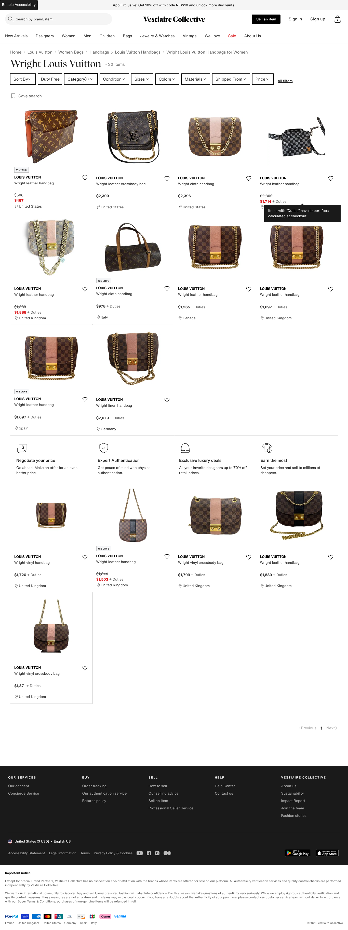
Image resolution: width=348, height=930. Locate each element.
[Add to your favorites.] (85, 178)
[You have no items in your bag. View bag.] (337, 19)
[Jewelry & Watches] (179, 36)
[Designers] (58, 36)
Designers (45, 36)
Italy (94, 923)
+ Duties (279, 201)
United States (52, 923)
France (9, 923)
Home (15, 52)
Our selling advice (164, 793)
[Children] (119, 36)
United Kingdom (28, 923)
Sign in (295, 19)
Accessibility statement (26, 853)
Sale (232, 36)
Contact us (224, 793)
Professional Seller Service (171, 808)
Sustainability (292, 793)
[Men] (95, 36)
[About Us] (265, 36)
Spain (84, 923)
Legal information (62, 853)
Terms (85, 853)
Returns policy (94, 801)
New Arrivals (16, 36)
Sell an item (266, 19)
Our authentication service (104, 793)
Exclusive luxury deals (200, 460)
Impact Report (293, 801)
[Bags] (136, 36)
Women (68, 36)
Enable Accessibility (19, 4)
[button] (337, 19)
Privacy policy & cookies (113, 853)
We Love (212, 36)
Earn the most (274, 460)
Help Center (225, 786)
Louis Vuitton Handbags (137, 52)
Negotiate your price (35, 460)
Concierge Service (23, 793)
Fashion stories (293, 815)
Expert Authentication (119, 460)
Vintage (189, 36)
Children (107, 36)
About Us (252, 36)
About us (288, 786)
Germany (70, 923)
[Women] (79, 36)
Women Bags (71, 52)
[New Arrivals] (32, 36)
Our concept (18, 786)
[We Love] (224, 36)
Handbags (99, 52)
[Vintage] (201, 36)
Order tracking (94, 786)
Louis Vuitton (39, 52)
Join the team (292, 808)
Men (87, 36)
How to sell (158, 786)
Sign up (317, 19)
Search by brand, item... (36, 19)
